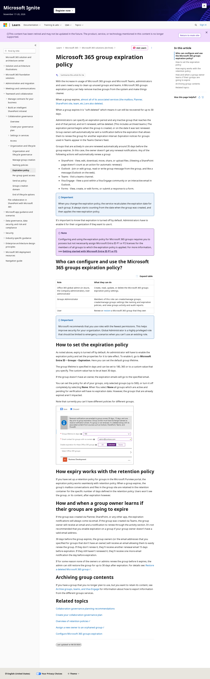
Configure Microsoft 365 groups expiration (79, 633)
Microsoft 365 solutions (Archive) (97, 47)
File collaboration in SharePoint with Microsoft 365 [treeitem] (20, 203)
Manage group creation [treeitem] (24, 159)
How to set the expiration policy (188, 63)
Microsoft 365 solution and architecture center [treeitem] (18, 59)
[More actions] (151, 48)
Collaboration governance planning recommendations (85, 608)
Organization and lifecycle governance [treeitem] (22, 153)
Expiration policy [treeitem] (21, 170)
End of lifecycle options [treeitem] (24, 194)
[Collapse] (35, 45)
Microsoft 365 (71, 47)
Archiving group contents (188, 83)
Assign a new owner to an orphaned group (79, 627)
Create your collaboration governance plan (79, 614)
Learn (59, 47)
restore (107, 310)
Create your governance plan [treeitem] (21, 128)
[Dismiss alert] (204, 5)
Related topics (182, 87)
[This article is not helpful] (202, 97)
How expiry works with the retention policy (188, 69)
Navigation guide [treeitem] (14, 260)
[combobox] (19, 51)
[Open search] (196, 25)
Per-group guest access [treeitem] (24, 175)
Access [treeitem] (13, 140)
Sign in (203, 24)
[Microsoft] (5, 25)
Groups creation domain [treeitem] (20, 187)
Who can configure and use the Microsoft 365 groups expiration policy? (189, 56)
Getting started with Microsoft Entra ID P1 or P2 (90, 251)
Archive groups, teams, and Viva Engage (77, 589)
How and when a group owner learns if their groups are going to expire (190, 77)
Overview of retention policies (72, 621)
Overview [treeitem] (14, 121)
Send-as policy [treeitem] (19, 180)
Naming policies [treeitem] (20, 165)
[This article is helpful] (199, 97)
